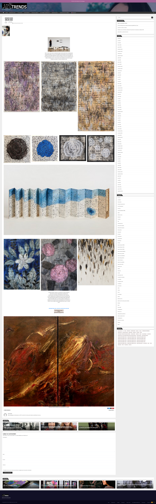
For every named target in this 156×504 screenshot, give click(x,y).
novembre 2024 (120, 68)
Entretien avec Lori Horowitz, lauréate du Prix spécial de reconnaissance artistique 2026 (131, 29)
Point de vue (119, 311)
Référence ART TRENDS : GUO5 (132, 338)
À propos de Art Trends (64, 12)
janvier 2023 (119, 109)
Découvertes (26, 12)
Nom (4, 454)
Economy (119, 234)
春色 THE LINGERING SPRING (122, 23)
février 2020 (119, 167)
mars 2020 (119, 165)
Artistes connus (35, 12)
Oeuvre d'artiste (139, 335)
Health (119, 268)
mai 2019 (119, 180)
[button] (153, 12)
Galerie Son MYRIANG (121, 255)
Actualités (20, 12)
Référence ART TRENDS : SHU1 (122, 341)
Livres (119, 292)
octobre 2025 (120, 53)
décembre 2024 (120, 66)
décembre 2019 (120, 171)
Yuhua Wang (126, 344)
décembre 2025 (120, 49)
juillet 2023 (119, 96)
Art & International (120, 206)
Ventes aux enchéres (121, 320)
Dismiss (83, 1)
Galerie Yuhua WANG (121, 262)
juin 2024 (119, 77)
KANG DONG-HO (7, 410)
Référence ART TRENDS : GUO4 (122, 338)
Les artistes (8, 426)
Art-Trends (10, 413)
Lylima (119, 296)
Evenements (119, 236)
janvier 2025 (119, 64)
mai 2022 (119, 120)
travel (151, 343)
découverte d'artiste (125, 332)
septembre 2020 (120, 152)
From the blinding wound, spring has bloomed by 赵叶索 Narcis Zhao (128, 25)
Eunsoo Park (111, 410)
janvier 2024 (119, 85)
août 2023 (119, 94)
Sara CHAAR (145, 343)
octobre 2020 (120, 150)
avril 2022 (119, 122)
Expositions (119, 240)
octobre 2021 (120, 135)
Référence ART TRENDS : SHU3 (141, 341)
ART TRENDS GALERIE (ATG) (45, 12)
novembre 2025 (120, 51)
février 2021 (119, 141)
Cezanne (119, 219)
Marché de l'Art (120, 298)
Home (7, 12)
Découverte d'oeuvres (121, 227)
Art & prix (119, 208)
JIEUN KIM (9, 20)
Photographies (120, 309)
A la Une (119, 197)
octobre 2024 (120, 70)
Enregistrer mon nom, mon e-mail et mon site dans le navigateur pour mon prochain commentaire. (17, 470)
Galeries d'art (120, 266)
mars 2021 (119, 139)
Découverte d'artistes (121, 225)
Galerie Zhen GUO (120, 264)
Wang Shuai (119, 344)
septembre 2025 (120, 55)
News (118, 305)
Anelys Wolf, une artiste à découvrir (12, 427)
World (119, 324)
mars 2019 (119, 184)
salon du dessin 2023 (139, 343)
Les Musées (119, 283)
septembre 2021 (120, 137)
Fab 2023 (138, 332)
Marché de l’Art (12, 12)
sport (148, 343)
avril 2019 (119, 182)
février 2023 (119, 107)
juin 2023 (119, 98)
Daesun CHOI (120, 332)
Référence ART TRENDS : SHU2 (131, 341)
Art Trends (16, 502)
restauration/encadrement (121, 313)
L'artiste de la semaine (121, 277)
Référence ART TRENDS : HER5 (141, 338)
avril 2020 (119, 163)
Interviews (119, 270)
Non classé (119, 307)
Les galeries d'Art (120, 281)
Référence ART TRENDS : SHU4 (122, 343)
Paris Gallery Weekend (145, 335)
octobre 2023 (120, 92)
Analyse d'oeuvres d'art (121, 204)
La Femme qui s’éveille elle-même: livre (88, 427)
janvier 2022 (119, 128)
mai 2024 (119, 79)
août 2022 (119, 113)
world (123, 344)
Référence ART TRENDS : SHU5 (131, 343)
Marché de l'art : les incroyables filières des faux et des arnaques (127, 335)
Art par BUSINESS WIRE (121, 210)
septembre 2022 (120, 111)
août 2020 (119, 154)
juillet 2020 (119, 156)
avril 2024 (119, 81)
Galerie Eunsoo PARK (121, 249)
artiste (119, 212)
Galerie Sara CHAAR (121, 253)
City (118, 221)
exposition (134, 332)
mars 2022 (119, 124)
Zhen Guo (130, 344)
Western (119, 322)
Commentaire (5, 437)
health (141, 332)
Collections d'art (120, 223)
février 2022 (119, 126)
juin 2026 (119, 40)
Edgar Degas (130, 332)
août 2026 (119, 38)
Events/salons (55, 12)
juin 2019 (119, 178)
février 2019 (119, 186)
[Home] (3, 13)
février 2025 (119, 62)
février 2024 (119, 83)
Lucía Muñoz (120, 294)
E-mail (4, 459)
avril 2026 (119, 42)
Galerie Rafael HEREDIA (121, 251)
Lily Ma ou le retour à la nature (122, 27)
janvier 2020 (119, 169)
